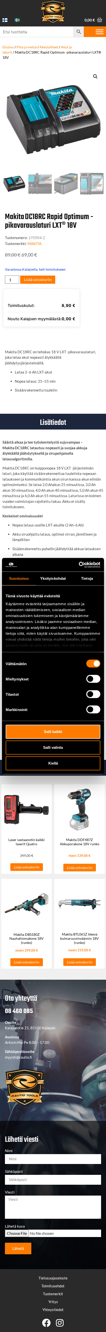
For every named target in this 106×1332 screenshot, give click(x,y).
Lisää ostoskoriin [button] (26, 867)
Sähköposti (14, 1172)
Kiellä (53, 763)
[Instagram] (59, 1322)
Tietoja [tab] (87, 578)
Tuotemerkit (53, 1294)
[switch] (93, 679)
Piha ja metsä (27, 47)
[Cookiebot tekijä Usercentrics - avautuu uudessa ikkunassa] (78, 565)
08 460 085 (19, 1011)
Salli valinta (53, 747)
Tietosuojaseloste (53, 1278)
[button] (95, 76)
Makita (34, 243)
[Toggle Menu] (100, 31)
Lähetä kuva (15, 1226)
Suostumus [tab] (19, 578)
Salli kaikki (53, 732)
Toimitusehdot (53, 1286)
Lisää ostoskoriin (38, 279)
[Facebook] (46, 1322)
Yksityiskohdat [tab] (53, 578)
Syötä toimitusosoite (30, 336)
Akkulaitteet (48, 47)
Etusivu (8, 47)
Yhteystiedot (53, 1309)
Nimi (9, 1151)
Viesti (10, 1192)
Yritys (53, 1301)
